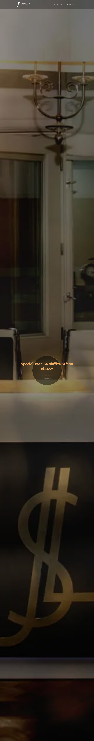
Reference (60, 4)
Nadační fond (67, 4)
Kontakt (75, 4)
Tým (55, 4)
